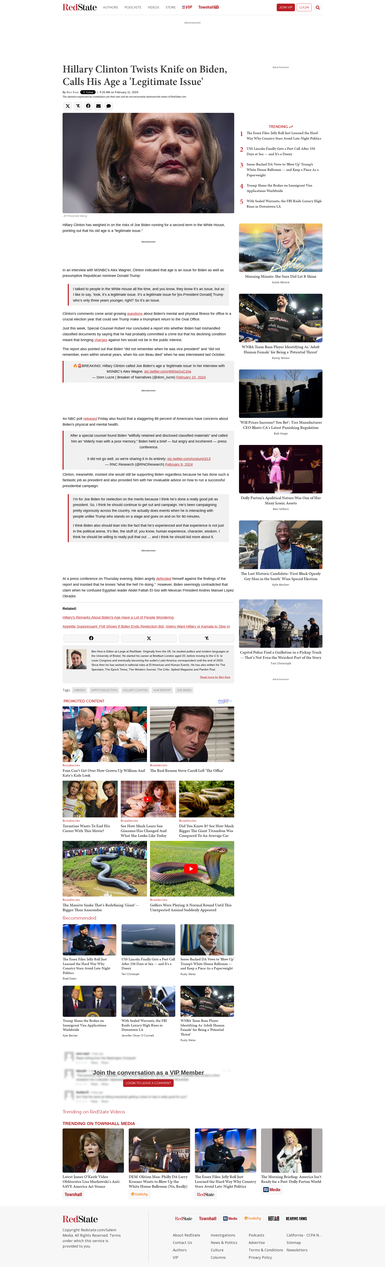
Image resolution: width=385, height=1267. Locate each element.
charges (100, 340)
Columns (218, 1257)
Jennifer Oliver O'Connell (138, 1035)
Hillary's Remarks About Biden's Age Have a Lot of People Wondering (118, 617)
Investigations (223, 1235)
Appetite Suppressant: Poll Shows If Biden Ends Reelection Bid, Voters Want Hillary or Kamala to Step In (146, 626)
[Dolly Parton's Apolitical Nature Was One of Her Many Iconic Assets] (280, 468)
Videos (153, 7)
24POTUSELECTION (104, 690)
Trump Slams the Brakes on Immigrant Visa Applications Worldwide (84, 1025)
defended (163, 579)
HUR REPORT (162, 690)
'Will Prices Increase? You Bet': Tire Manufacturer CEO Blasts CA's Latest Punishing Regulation (281, 424)
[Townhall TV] (208, 7)
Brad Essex (69, 978)
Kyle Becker (70, 1035)
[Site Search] (317, 7)
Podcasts (133, 7)
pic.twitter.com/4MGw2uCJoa (167, 371)
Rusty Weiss (188, 974)
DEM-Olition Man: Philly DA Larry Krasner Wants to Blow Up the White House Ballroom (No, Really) (158, 1181)
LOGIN (304, 7)
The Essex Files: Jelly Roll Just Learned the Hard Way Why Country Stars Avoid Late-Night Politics (86, 966)
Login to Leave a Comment (148, 1083)
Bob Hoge (281, 433)
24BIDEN (79, 690)
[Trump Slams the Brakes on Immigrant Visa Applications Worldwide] (89, 1001)
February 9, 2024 (179, 464)
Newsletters (297, 1250)
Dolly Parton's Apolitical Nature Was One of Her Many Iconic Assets (281, 500)
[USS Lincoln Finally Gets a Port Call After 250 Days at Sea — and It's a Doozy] (148, 939)
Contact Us (182, 1242)
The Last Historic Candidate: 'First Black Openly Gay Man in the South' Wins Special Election (281, 576)
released (90, 419)
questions (135, 314)
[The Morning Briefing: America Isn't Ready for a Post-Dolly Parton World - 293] (291, 1150)
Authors (110, 7)
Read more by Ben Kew (215, 677)
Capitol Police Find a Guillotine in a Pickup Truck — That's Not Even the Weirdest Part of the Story (280, 654)
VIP (175, 1257)
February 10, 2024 (191, 377)
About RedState (186, 1235)
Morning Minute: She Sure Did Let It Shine (280, 276)
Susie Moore (281, 282)
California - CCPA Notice (304, 1235)
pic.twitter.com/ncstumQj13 (189, 459)
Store (171, 7)
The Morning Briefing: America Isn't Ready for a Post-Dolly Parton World (291, 1179)
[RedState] (80, 7)
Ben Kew (73, 92)
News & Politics (224, 1242)
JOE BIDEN (184, 690)
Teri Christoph (130, 974)
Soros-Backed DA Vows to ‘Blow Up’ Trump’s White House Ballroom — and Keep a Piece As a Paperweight (207, 964)
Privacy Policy (260, 1257)
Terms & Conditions (266, 1250)
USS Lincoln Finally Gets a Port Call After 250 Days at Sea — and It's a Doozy (148, 964)
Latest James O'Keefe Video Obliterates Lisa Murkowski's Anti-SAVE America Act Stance (92, 1181)
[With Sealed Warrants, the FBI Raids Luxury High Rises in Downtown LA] (148, 1001)
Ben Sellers (281, 509)
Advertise (257, 1242)
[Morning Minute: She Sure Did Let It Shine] (280, 247)
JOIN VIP (285, 7)
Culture (217, 1250)
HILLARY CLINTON (135, 690)
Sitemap (294, 1242)
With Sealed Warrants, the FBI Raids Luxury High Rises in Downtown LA (144, 1025)
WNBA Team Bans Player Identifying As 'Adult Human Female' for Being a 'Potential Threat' (202, 1027)
